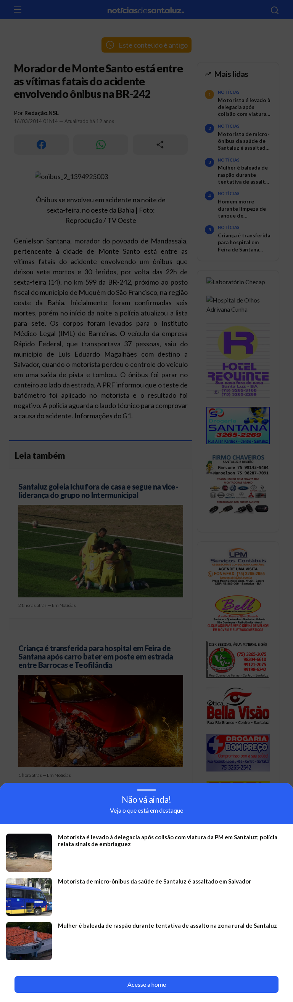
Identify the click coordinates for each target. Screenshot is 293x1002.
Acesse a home (146, 984)
